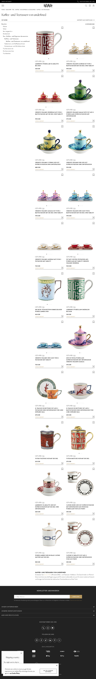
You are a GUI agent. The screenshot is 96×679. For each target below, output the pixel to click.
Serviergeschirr (8, 31)
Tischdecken (7, 53)
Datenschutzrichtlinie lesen (76, 600)
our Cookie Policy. (15, 673)
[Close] (56, 665)
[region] (31, 669)
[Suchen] (86, 5)
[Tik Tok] (46, 640)
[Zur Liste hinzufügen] (62, 28)
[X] (59, 640)
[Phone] (43, 628)
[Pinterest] (55, 640)
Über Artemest (7, 1)
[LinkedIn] (50, 640)
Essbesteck (6, 34)
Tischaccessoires (8, 49)
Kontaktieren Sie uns (87, 1)
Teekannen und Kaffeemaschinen (14, 44)
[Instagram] (37, 640)
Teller (4, 29)
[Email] (52, 627)
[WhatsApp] (48, 628)
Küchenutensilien (8, 51)
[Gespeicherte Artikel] (90, 5)
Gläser (5, 26)
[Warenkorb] (93, 5)
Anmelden (75, 597)
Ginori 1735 (47, 575)
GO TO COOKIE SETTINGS (48, 671)
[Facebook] (41, 640)
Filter (5, 20)
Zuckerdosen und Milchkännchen (14, 46)
